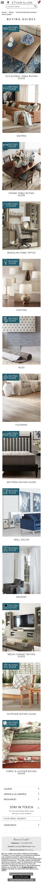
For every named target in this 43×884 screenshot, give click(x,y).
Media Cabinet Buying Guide (21, 655)
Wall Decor (21, 539)
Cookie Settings (21, 874)
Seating (21, 135)
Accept (21, 877)
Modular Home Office (21, 252)
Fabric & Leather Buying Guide (21, 772)
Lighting (21, 310)
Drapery (21, 597)
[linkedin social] (11, 830)
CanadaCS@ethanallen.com (25, 846)
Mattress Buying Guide (21, 482)
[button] (39, 2)
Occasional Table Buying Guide (21, 77)
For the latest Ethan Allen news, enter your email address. (21, 812)
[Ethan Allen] (21, 2)
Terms (4, 869)
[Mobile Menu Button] (2, 2)
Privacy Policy (27, 867)
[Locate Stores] (8, 2)
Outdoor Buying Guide (21, 714)
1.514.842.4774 (26, 843)
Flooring (21, 424)
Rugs (21, 367)
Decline (21, 879)
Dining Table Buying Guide (21, 194)
